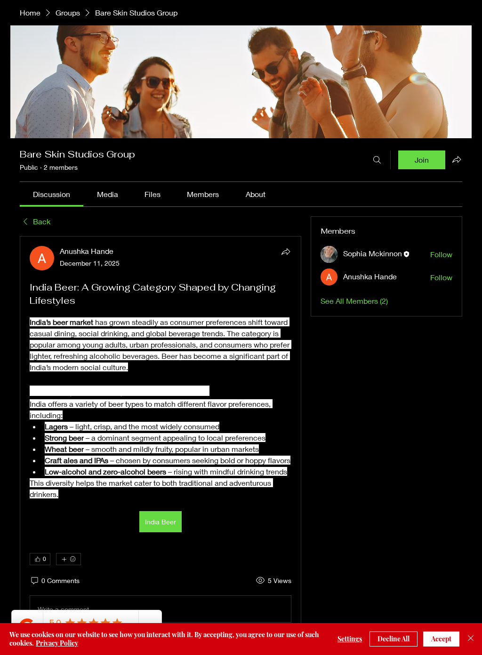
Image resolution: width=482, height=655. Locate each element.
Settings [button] (349, 638)
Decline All (394, 638)
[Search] (377, 159)
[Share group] (456, 159)
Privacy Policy (57, 643)
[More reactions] (68, 559)
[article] (160, 436)
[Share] (285, 251)
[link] (51, 193)
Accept (441, 638)
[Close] (470, 639)
